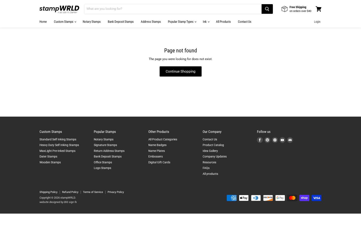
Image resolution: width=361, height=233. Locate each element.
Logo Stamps (102, 168)
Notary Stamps (92, 22)
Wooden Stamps (50, 162)
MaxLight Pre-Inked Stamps (57, 150)
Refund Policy (70, 192)
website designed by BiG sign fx (58, 202)
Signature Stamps (105, 145)
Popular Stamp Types (181, 22)
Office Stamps (103, 162)
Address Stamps (151, 22)
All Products (223, 22)
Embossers (155, 156)
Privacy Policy (116, 192)
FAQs (206, 168)
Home (43, 22)
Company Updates (215, 156)
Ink (205, 22)
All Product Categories (162, 139)
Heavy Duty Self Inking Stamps (59, 145)
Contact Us (244, 22)
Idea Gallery (210, 150)
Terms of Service (93, 192)
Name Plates (156, 150)
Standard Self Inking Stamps (57, 139)
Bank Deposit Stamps (121, 22)
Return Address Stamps (109, 150)
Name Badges (157, 145)
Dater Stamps (48, 156)
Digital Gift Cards (159, 162)
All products (210, 173)
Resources (209, 162)
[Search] (267, 9)
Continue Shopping (181, 71)
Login (317, 21)
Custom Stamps (64, 22)
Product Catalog (213, 145)
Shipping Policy (48, 192)
